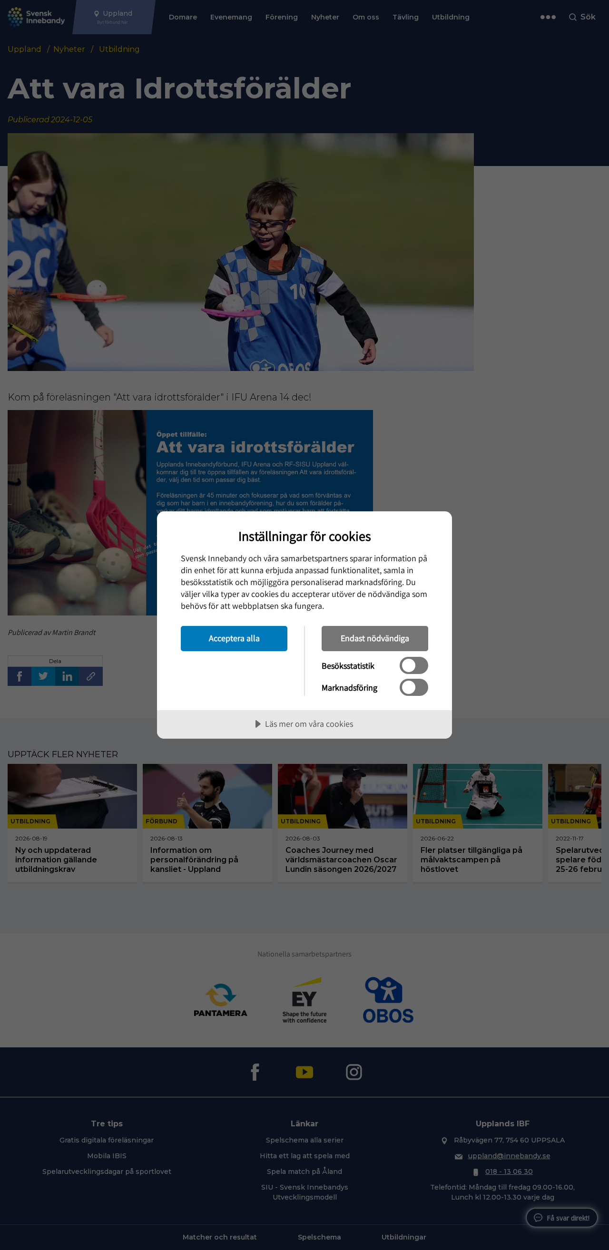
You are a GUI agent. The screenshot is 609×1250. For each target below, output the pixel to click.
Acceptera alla (234, 638)
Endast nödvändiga (375, 638)
